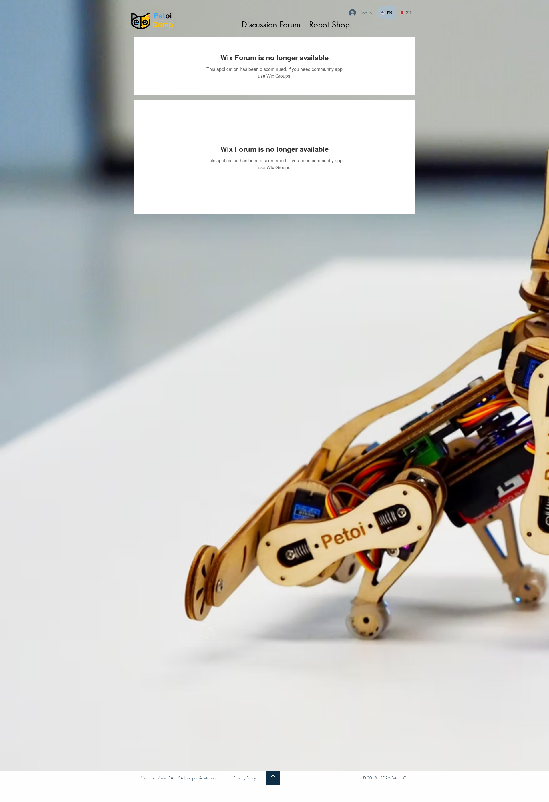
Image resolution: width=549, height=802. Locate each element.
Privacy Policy (245, 778)
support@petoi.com (202, 778)
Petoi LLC (398, 778)
